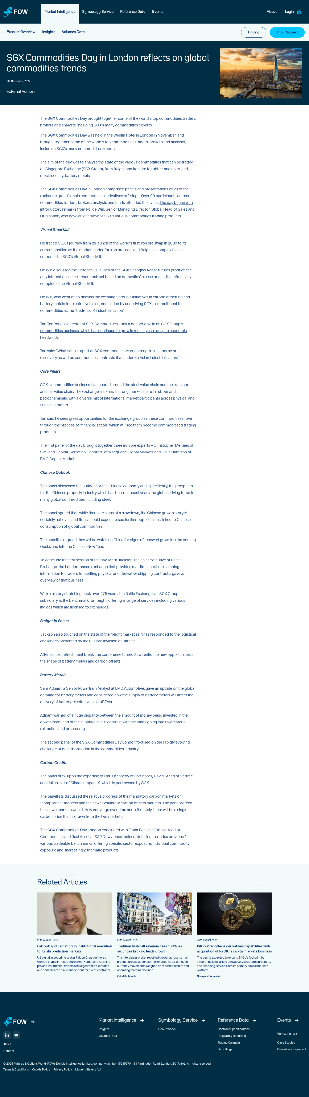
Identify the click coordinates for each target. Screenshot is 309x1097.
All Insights (263, 882)
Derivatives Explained (291, 1049)
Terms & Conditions (16, 1069)
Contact (8, 1051)
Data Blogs (225, 1049)
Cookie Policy (41, 1069)
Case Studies (286, 1042)
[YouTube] (16, 1035)
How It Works (167, 1029)
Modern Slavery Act (88, 1069)
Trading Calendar (229, 1042)
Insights (104, 1029)
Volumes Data (108, 1036)
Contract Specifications (234, 1029)
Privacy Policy (62, 1069)
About (7, 1044)
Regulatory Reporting (232, 1036)
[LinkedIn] (7, 1035)
